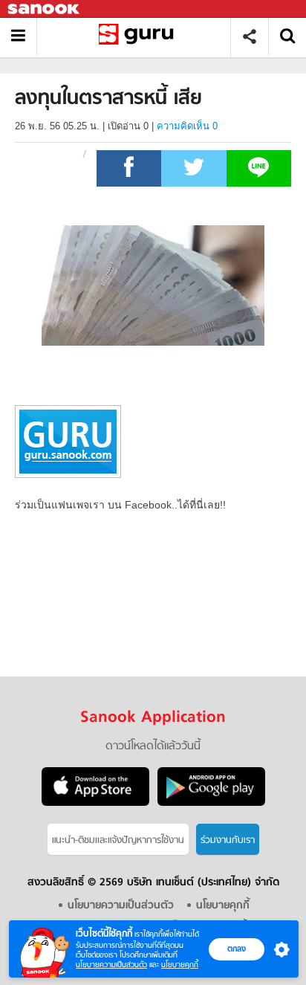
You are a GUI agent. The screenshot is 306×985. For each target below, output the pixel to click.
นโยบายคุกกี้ (179, 964)
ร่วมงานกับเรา (228, 840)
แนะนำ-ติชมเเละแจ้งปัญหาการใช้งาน (118, 840)
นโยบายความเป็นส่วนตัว (111, 964)
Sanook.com (44, 9)
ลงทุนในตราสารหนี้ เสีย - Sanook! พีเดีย (139, 37)
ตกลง (236, 948)
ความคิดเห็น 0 (187, 126)
